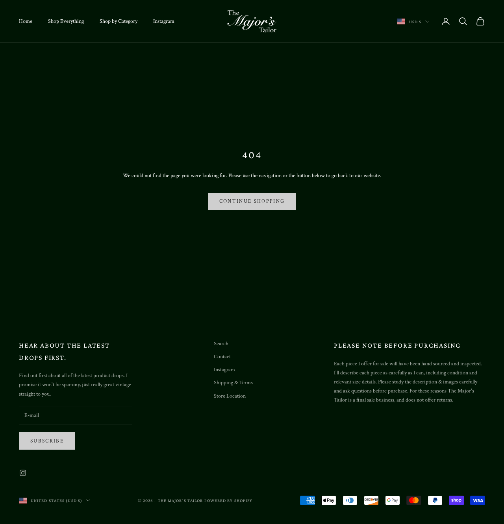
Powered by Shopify (228, 500)
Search (221, 343)
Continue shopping (252, 201)
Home (25, 21)
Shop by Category (118, 21)
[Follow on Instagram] (23, 473)
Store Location (230, 396)
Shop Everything (66, 21)
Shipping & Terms (233, 382)
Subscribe (47, 441)
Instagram (163, 21)
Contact (222, 356)
